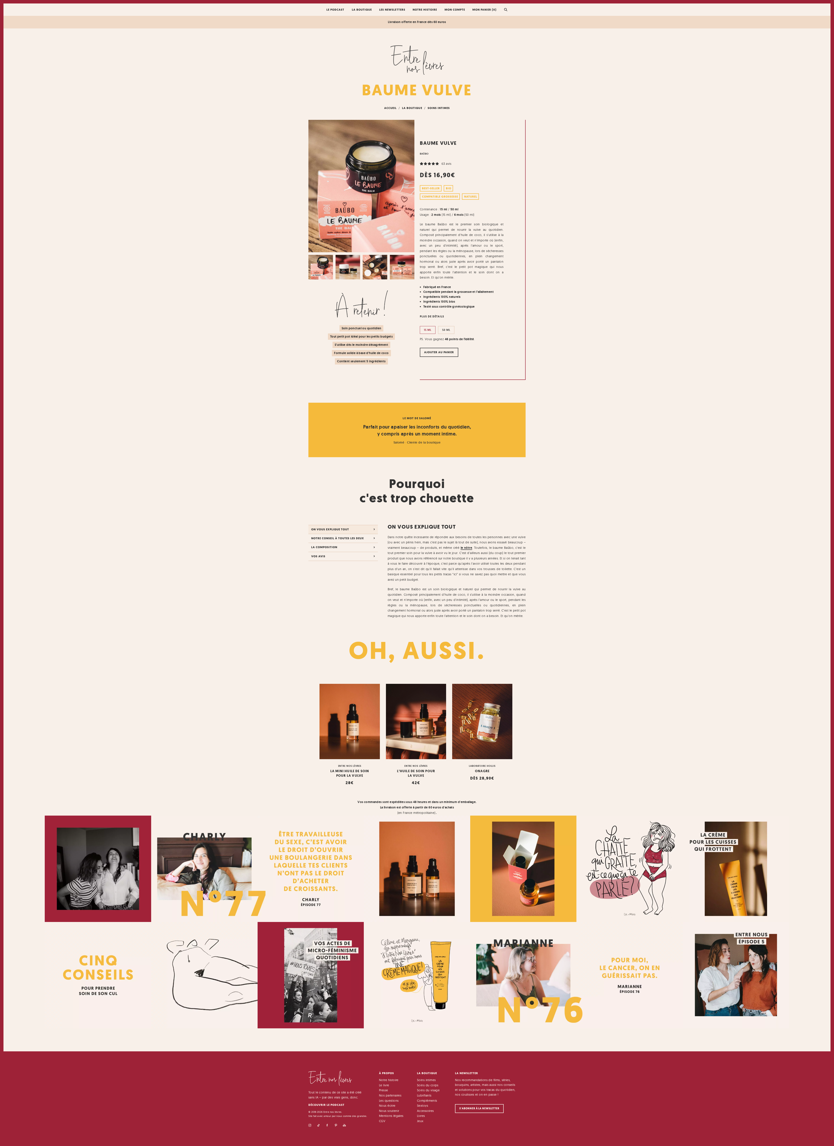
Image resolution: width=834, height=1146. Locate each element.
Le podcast (335, 10)
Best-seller (431, 188)
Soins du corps (428, 1085)
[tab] (343, 529)
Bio (448, 188)
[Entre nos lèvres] (417, 60)
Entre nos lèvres (349, 765)
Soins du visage (428, 1090)
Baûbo (424, 153)
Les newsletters (392, 10)
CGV (382, 1121)
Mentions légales (391, 1116)
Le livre (384, 1085)
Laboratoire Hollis (482, 765)
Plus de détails (432, 316)
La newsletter (466, 1073)
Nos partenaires (390, 1095)
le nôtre (466, 548)
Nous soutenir (389, 1111)
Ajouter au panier (439, 352)
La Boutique (412, 108)
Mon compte (455, 10)
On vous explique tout (330, 529)
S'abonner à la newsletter (479, 1108)
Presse (383, 1090)
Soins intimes (439, 108)
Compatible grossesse (440, 196)
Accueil (390, 108)
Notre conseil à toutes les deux (337, 538)
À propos (386, 1073)
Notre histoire (425, 10)
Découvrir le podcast (326, 1105)
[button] (506, 9)
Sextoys (422, 1106)
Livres (421, 1116)
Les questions (389, 1101)
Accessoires (425, 1111)
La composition (324, 547)
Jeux (420, 1121)
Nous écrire (387, 1106)
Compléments (427, 1101)
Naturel (470, 196)
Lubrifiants (424, 1095)
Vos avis (318, 556)
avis (446, 164)
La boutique (362, 10)
